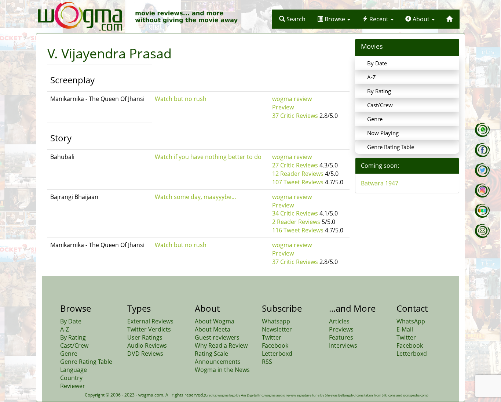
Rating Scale (211, 354)
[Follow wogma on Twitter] (482, 170)
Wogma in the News (222, 370)
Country (71, 378)
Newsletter (277, 329)
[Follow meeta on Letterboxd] (482, 211)
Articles (339, 321)
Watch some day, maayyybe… (195, 197)
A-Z (371, 77)
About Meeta (212, 329)
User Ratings (144, 337)
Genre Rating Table (390, 147)
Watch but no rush (180, 99)
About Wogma (214, 321)
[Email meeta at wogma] (482, 231)
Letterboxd (277, 354)
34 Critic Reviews (295, 213)
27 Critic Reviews (295, 165)
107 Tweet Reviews (297, 182)
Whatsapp (276, 321)
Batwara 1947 (379, 183)
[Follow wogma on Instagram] (482, 190)
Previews (341, 329)
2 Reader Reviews (296, 222)
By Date (377, 63)
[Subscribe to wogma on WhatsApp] (482, 130)
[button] (292, 19)
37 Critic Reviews (295, 116)
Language (73, 370)
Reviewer (72, 386)
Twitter (271, 337)
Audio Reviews (147, 345)
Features (341, 337)
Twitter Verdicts (149, 329)
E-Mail (404, 329)
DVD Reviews (145, 354)
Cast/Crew (380, 105)
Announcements (218, 362)
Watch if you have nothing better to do (208, 157)
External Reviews (150, 321)
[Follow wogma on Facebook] (482, 150)
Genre (375, 119)
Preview (283, 107)
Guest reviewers (217, 337)
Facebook (275, 345)
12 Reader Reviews (297, 174)
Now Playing (383, 133)
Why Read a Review (221, 345)
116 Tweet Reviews (297, 230)
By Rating (379, 91)
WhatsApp (410, 321)
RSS (267, 362)
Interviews (343, 345)
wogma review (292, 99)
